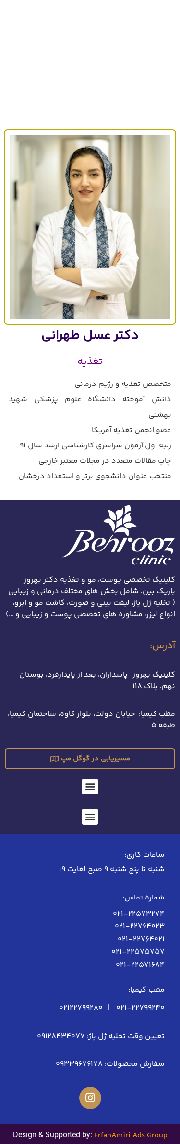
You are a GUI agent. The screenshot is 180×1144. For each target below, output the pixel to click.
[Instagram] (90, 1098)
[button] (90, 786)
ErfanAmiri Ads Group (131, 1136)
